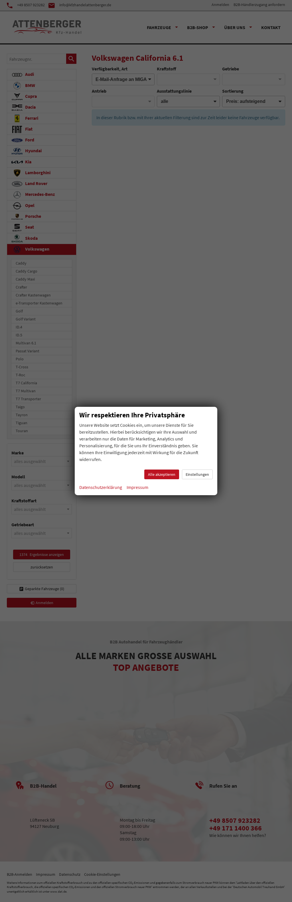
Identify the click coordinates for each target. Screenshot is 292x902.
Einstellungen (197, 474)
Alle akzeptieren (161, 474)
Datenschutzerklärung (100, 487)
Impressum (137, 487)
